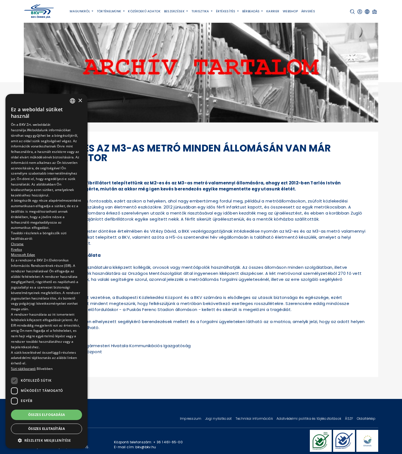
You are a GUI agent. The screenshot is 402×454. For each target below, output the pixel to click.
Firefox (16, 249)
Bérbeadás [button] (251, 11)
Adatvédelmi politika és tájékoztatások (309, 418)
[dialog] (46, 271)
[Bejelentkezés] (359, 11)
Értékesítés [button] (226, 11)
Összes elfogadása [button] (46, 414)
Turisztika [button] (200, 11)
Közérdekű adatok (144, 11)
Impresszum (191, 418)
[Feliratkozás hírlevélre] (374, 11)
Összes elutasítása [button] (46, 428)
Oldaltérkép (366, 418)
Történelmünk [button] (109, 11)
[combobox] (72, 101)
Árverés (308, 11)
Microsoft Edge (23, 254)
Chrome (17, 243)
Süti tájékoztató (23, 368)
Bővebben (45, 368)
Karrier (272, 11)
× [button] (80, 100)
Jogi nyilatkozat (219, 418)
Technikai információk (254, 418)
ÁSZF (349, 418)
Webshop (290, 11)
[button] (352, 11)
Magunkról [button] (80, 11)
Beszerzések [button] (174, 11)
